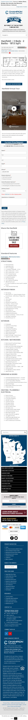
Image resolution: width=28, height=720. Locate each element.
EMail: (7, 615)
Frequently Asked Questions (12, 598)
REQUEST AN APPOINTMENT (14, 84)
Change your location (13, 625)
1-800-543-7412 (14, 27)
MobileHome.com (9, 603)
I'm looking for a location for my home (11, 185)
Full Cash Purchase (7, 177)
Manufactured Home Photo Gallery (13, 552)
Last (2, 160)
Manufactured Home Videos (12, 554)
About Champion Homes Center (13, 550)
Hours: (7, 617)
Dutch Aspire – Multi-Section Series (10, 51)
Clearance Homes (5, 473)
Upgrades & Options (6, 486)
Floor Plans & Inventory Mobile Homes (14, 549)
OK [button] (15, 718)
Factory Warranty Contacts (11, 601)
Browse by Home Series (6, 475)
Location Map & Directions (12, 622)
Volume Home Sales (6, 488)
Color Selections (5, 483)
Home (7, 547)
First (2, 155)
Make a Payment (9, 559)
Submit (4, 208)
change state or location (21, 6)
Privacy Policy (6, 703)
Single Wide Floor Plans (7, 468)
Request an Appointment (7, 478)
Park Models (4, 491)
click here (7, 194)
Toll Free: (8, 613)
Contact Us (8, 557)
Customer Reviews (10, 555)
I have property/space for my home (11, 183)
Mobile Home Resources (11, 600)
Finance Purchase (7, 179)
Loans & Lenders (9, 596)
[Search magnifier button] (25, 432)
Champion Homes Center (6, 1)
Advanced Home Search (7, 481)
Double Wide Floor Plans (7, 470)
